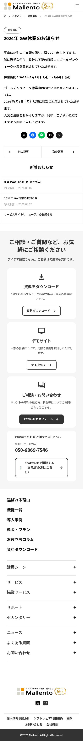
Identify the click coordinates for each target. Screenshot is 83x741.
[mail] (45, 703)
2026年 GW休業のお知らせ (20, 198)
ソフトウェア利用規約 (48, 719)
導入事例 (14, 520)
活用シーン (16, 567)
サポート (14, 607)
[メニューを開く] (77, 6)
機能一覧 (14, 510)
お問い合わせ (18, 652)
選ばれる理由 (18, 500)
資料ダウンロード (22, 549)
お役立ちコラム (20, 540)
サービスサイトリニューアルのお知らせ (28, 215)
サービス (14, 582)
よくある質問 (18, 642)
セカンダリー (18, 617)
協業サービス (18, 592)
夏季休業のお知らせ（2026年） (23, 182)
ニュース (14, 632)
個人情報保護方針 (18, 719)
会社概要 (52, 725)
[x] (38, 703)
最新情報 (12, 30)
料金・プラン (18, 530)
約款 (69, 719)
